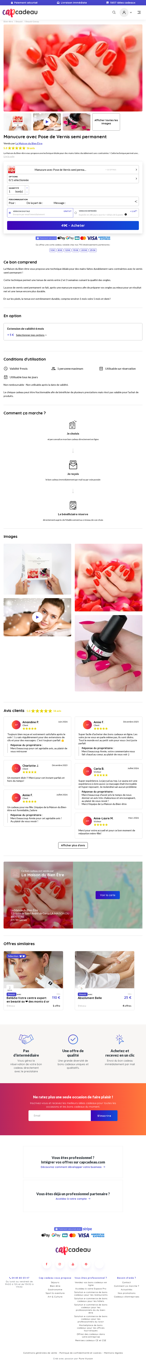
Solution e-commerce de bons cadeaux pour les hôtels (90, 1299)
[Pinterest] (86, 1264)
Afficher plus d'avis (73, 845)
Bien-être (8, 22)
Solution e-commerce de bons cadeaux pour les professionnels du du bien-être (90, 1308)
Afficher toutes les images (106, 122)
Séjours (55, 1282)
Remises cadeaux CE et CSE (90, 1340)
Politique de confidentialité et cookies (80, 1352)
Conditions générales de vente (40, 1352)
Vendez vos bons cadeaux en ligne (91, 1283)
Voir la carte (107, 895)
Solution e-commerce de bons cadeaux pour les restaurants (91, 1293)
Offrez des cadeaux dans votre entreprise (91, 1335)
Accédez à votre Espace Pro (90, 1288)
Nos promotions (126, 1293)
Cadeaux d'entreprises (126, 1296)
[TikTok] (99, 1264)
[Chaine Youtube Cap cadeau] (73, 1264)
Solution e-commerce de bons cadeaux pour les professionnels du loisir (90, 1319)
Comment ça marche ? (126, 1286)
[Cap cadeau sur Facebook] (46, 1264)
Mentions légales (113, 1352)
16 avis (31, 148)
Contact (126, 1282)
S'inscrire (104, 1115)
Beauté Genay (32, 22)
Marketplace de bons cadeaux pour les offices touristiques (91, 1328)
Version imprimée (108, 211)
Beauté (19, 22)
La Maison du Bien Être (28, 143)
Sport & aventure (55, 1293)
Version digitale (42, 211)
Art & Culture (55, 1296)
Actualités (126, 1289)
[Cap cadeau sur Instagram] (59, 1264)
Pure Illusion (86, 1358)
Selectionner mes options (30, 334)
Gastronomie (55, 1289)
